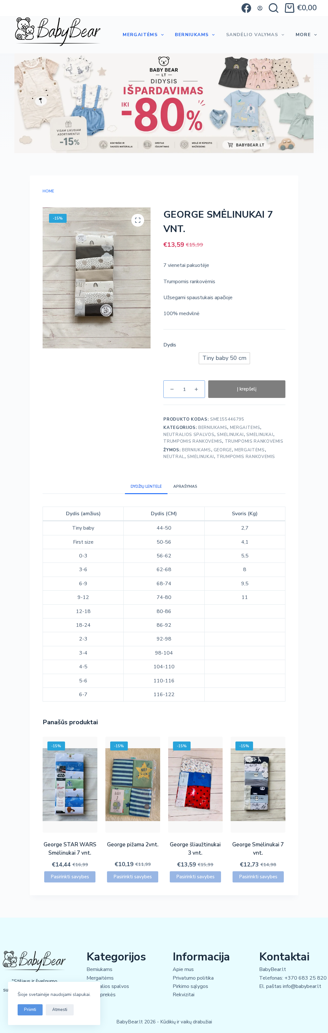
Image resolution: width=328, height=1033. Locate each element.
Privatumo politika (193, 978)
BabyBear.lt (272, 969)
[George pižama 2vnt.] (132, 785)
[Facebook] (246, 8)
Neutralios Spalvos (188, 435)
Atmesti (59, 1010)
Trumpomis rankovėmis (192, 441)
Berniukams (192, 35)
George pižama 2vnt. (133, 844)
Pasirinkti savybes (70, 877)
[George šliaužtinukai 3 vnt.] (195, 785)
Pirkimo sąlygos (190, 986)
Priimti (30, 1010)
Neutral (173, 457)
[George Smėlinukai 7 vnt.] (258, 785)
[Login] (260, 8)
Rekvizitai (183, 994)
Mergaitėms (140, 35)
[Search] (273, 8)
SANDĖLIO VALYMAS (252, 35)
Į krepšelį (247, 389)
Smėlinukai (230, 435)
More (303, 35)
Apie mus (183, 969)
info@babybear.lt (302, 986)
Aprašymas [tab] (185, 486)
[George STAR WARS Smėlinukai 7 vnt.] (70, 785)
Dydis (169, 344)
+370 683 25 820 (305, 978)
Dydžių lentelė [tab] (146, 486)
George (223, 450)
